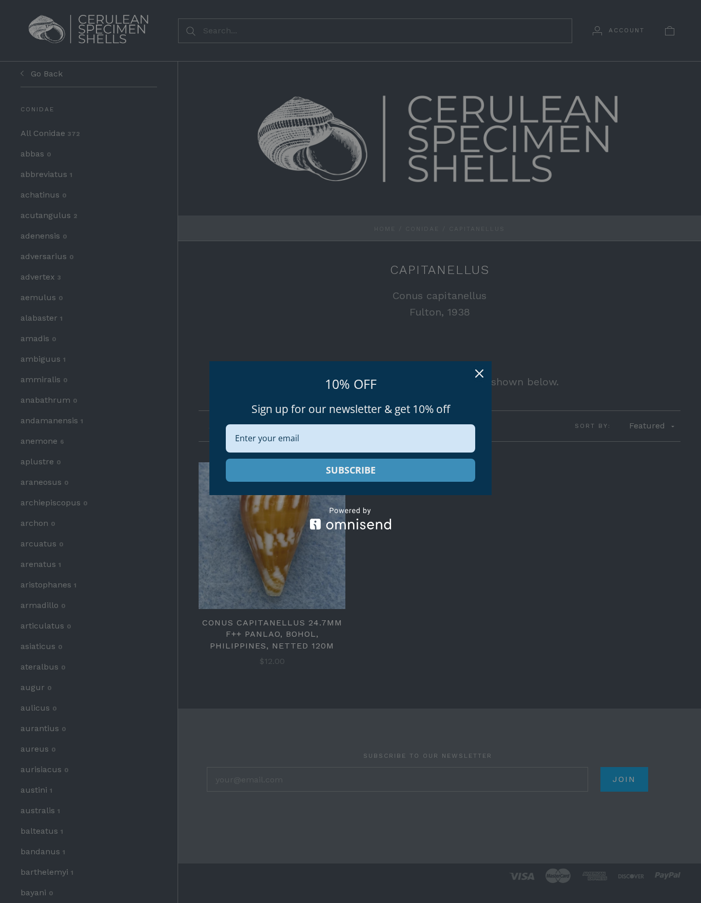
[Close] (479, 373)
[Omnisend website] (350, 518)
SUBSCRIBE (351, 470)
